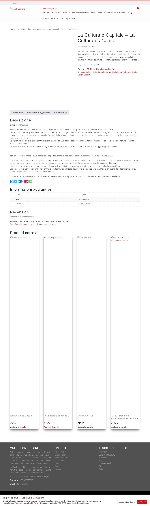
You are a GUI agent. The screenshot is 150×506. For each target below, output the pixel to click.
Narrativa (103, 457)
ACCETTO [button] (142, 502)
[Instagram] (23, 181)
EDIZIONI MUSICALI (107, 455)
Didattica (102, 466)
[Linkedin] (19, 181)
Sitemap (57, 469)
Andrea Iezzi (86, 72)
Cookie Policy (60, 455)
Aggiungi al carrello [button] (18, 427)
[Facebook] (11, 181)
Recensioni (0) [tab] (60, 112)
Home (12, 29)
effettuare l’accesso (22, 224)
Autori (101, 469)
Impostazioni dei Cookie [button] (126, 502)
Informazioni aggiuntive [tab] (38, 112)
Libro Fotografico (34, 29)
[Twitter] (15, 181)
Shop (56, 463)
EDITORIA (21, 29)
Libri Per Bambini (106, 463)
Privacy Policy (60, 452)
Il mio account (60, 460)
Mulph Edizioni (84, 74)
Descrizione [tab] (17, 112)
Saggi (114, 69)
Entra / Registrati (50, 8)
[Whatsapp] (30, 181)
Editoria (96, 72)
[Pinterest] (26, 181)
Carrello (57, 466)
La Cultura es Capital (129, 72)
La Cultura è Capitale (110, 72)
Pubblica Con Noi (61, 457)
